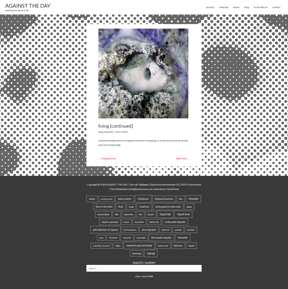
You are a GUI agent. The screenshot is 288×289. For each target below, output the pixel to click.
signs (118, 245)
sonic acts (163, 245)
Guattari (144, 206)
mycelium (139, 222)
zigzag (151, 253)
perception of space (105, 229)
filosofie (193, 198)
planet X (166, 230)
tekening (136, 253)
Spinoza (178, 245)
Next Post (182, 158)
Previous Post (107, 158)
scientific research (101, 245)
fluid (120, 206)
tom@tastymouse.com (141, 189)
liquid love (183, 214)
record (127, 237)
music (126, 222)
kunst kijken (103, 214)
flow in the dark (104, 206)
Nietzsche (154, 222)
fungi (131, 206)
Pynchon (113, 237)
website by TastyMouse (166, 189)
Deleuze (143, 198)
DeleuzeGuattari (164, 198)
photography (149, 229)
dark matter (125, 198)
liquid (151, 214)
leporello (128, 214)
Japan (189, 206)
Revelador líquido (161, 237)
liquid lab (165, 214)
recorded (141, 237)
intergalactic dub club (168, 206)
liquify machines (110, 221)
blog (100, 131)
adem (92, 198)
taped (191, 245)
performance (130, 229)
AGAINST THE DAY (27, 5)
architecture (106, 199)
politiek (178, 230)
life (140, 214)
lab (116, 214)
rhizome (183, 237)
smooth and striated (139, 245)
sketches (108, 131)
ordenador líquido (175, 221)
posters (191, 229)
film (181, 199)
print (101, 237)
